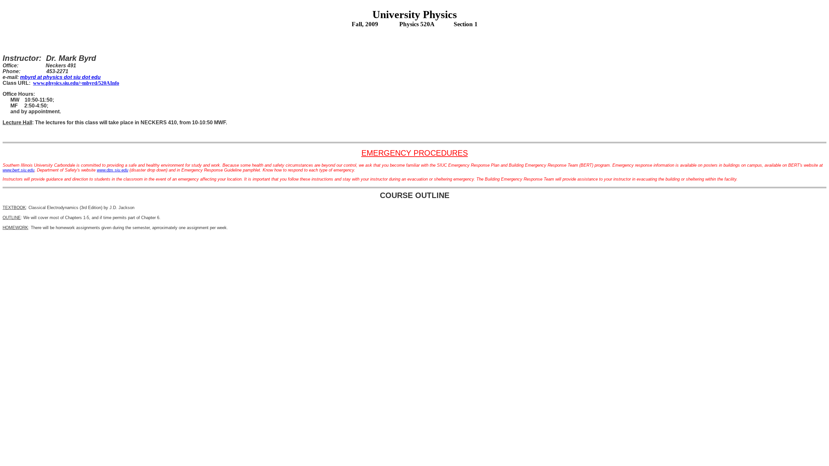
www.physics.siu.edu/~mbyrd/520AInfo (76, 83)
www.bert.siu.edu (18, 170)
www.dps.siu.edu (112, 170)
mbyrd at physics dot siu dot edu (60, 77)
